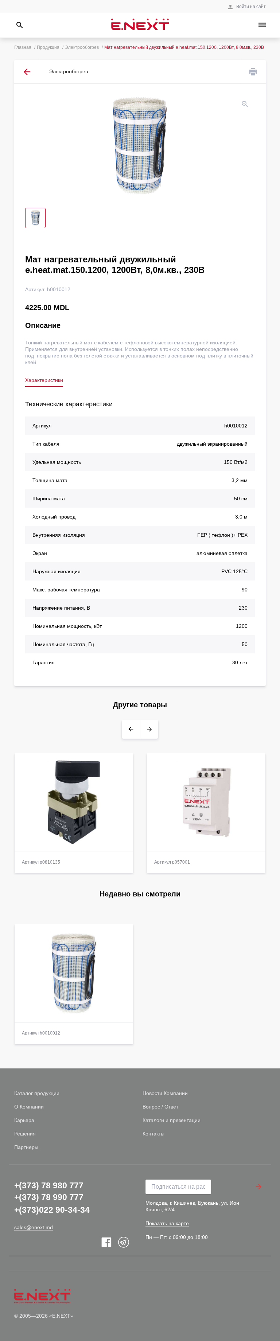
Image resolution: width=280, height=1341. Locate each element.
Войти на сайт (251, 6)
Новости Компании (165, 1093)
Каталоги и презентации (172, 1120)
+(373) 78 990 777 (48, 1197)
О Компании (29, 1107)
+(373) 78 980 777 (48, 1185)
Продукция (48, 47)
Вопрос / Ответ (160, 1107)
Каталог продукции (36, 1093)
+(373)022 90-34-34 (52, 1210)
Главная (22, 47)
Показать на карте (167, 1223)
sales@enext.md (33, 1227)
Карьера (24, 1120)
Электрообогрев (82, 47)
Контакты (153, 1134)
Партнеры (26, 1147)
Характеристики (44, 380)
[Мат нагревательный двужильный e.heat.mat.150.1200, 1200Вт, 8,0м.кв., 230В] (140, 146)
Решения (25, 1134)
